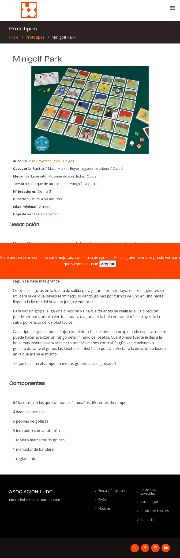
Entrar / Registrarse (113, 490)
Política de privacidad (148, 492)
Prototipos (35, 37)
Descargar (49, 214)
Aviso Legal (149, 502)
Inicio (14, 37)
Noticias (104, 508)
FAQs (102, 499)
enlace (146, 257)
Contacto (147, 519)
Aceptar (108, 263)
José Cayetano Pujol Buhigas (51, 161)
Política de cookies (154, 510)
